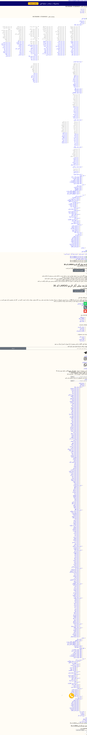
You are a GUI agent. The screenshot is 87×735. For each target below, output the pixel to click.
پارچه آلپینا (76, 63)
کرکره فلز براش (75, 238)
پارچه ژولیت (75, 152)
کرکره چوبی (76, 236)
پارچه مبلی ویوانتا (6, 37)
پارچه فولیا (76, 538)
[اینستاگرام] (85, 358)
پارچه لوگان (64, 126)
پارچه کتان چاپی (75, 220)
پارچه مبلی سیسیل (74, 32)
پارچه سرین (75, 98)
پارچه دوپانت (76, 560)
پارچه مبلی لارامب (77, 61)
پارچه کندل (76, 565)
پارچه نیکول (34, 70)
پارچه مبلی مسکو (47, 34)
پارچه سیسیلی (75, 153)
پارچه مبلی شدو (47, 35)
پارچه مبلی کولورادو (60, 34)
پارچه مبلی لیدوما (78, 174)
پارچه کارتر (21, 38)
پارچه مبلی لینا (75, 30)
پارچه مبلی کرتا (61, 32)
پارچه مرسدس (75, 542)
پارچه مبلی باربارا (60, 30)
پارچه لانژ (76, 100)
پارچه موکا (8, 40)
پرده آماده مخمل (75, 227)
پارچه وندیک (75, 105)
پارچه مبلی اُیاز (78, 91)
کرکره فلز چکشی (75, 241)
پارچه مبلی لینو (75, 406)
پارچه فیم (76, 131)
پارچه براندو (75, 66)
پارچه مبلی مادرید (60, 27)
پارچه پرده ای (79, 196)
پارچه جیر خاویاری (72, 219)
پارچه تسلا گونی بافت (19, 34)
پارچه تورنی (76, 533)
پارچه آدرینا (76, 573)
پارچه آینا (76, 124)
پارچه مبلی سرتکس (77, 166)
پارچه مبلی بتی (34, 30)
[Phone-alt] (85, 307)
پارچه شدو (76, 563)
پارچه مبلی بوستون (74, 26)
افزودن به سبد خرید (80, 730)
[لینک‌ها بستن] (61, 695)
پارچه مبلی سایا (34, 43)
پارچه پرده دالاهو (72, 201)
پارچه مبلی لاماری (6, 26)
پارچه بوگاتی (76, 524)
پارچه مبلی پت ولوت (74, 525)
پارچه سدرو (76, 537)
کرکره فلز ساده (75, 242)
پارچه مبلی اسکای (74, 156)
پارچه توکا (76, 559)
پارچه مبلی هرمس (47, 30)
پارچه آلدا (76, 121)
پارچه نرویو (76, 581)
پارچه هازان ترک (72, 213)
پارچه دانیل (75, 69)
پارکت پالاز (79, 185)
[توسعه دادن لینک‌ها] (71, 695)
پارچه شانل (76, 207)
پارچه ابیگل (75, 64)
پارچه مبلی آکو (75, 34)
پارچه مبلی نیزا (7, 35)
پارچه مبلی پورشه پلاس (33, 27)
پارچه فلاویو (75, 155)
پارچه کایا (77, 577)
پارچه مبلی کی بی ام (46, 38)
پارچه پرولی (76, 526)
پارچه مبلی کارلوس (74, 579)
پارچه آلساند (76, 515)
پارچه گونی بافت (75, 214)
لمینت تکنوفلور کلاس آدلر (73, 192)
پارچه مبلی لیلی (61, 26)
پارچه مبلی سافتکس (77, 92)
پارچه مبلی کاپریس (74, 570)
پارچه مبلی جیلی (74, 40)
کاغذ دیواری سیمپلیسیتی (76, 180)
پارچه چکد (21, 35)
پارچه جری (76, 574)
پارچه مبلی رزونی (47, 31)
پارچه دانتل (21, 36)
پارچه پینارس (76, 530)
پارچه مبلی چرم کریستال (34, 37)
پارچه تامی (76, 557)
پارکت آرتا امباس (78, 187)
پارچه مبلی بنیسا (75, 420)
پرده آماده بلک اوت (74, 228)
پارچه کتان (76, 218)
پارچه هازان (76, 210)
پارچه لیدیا (35, 64)
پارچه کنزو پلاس (75, 566)
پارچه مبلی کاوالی (47, 37)
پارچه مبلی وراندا (60, 40)
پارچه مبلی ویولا (61, 38)
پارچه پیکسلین (75, 529)
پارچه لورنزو (75, 102)
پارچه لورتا (76, 74)
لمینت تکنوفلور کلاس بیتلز (73, 193)
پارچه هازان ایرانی (72, 211)
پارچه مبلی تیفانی (33, 35)
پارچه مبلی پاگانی (33, 31)
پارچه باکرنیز (76, 522)
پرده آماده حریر (75, 229)
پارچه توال (76, 531)
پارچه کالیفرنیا (75, 197)
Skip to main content (82, 0)
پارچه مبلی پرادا (34, 32)
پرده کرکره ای (78, 235)
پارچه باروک (76, 520)
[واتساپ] (85, 365)
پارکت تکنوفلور (78, 189)
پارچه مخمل (76, 222)
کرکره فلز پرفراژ (75, 240)
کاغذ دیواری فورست (77, 178)
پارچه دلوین (21, 37)
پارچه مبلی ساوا (78, 24)
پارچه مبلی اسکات (33, 29)
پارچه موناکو (64, 130)
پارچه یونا (35, 72)
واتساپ (85, 368)
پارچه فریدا (75, 168)
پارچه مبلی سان (61, 35)
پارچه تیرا (77, 534)
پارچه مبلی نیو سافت (74, 572)
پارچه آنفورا (75, 170)
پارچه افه (77, 519)
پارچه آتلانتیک (20, 30)
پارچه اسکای (75, 94)
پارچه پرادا (76, 126)
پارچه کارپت (76, 564)
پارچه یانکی (76, 544)
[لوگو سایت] (84, 18)
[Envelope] (85, 311)
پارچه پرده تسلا (72, 216)
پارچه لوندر (75, 148)
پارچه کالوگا (75, 73)
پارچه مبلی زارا (75, 29)
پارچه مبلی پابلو (34, 67)
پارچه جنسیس (75, 68)
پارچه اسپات (76, 552)
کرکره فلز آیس (75, 237)
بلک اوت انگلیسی (72, 203)
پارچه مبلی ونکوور (74, 27)
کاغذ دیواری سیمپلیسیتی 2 (76, 182)
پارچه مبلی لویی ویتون (6, 28)
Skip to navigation (72, 0)
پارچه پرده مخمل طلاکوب (73, 200)
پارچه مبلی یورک (75, 512)
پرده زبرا (80, 233)
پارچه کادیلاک (75, 72)
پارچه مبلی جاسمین (47, 29)
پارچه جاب (76, 535)
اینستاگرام (84, 362)
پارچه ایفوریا (75, 150)
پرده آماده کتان (75, 231)
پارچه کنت (76, 541)
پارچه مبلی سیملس (74, 511)
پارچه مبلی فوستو (19, 27)
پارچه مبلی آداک (78, 90)
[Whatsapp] (85, 303)
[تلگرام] (85, 352)
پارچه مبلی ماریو (6, 31)
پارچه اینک (76, 555)
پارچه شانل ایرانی (72, 209)
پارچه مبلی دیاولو (74, 37)
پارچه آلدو (76, 123)
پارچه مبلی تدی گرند (33, 34)
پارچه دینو (76, 129)
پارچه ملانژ (73, 215)
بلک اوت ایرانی (73, 205)
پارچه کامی (64, 121)
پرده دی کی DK (78, 232)
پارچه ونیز (76, 625)
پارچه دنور (76, 70)
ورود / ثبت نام (81, 715)
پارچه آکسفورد (75, 513)
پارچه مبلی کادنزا (75, 569)
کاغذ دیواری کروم (78, 183)
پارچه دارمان (48, 32)
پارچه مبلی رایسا (74, 35)
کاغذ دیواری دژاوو (78, 179)
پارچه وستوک (64, 131)
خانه (86, 254)
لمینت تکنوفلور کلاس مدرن (72, 191)
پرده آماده (79, 224)
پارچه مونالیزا (75, 104)
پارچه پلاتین (75, 151)
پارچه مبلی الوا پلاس (74, 31)
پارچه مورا (64, 129)
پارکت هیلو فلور (78, 188)
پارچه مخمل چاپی (75, 223)
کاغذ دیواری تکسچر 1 (77, 649)
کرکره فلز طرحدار (74, 245)
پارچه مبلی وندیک (75, 626)
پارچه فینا (76, 132)
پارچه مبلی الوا (20, 26)
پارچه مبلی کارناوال (47, 26)
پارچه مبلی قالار (78, 88)
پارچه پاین (76, 556)
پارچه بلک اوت (75, 202)
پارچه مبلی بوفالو (78, 147)
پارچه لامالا (64, 123)
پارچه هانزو (76, 582)
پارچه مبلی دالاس (33, 41)
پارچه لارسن (48, 40)
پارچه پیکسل (76, 528)
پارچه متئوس (7, 38)
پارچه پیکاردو (20, 31)
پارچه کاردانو (20, 40)
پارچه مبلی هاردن (6, 36)
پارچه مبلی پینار (61, 29)
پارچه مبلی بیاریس (60, 37)
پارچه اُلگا (77, 553)
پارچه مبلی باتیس (75, 418)
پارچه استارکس (75, 516)
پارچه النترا (75, 125)
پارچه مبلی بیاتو (61, 36)
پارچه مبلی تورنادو (74, 36)
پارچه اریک (76, 551)
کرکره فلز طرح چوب (74, 244)
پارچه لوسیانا (64, 125)
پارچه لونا (35, 63)
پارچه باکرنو (76, 521)
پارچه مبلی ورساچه (47, 27)
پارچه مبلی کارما (20, 29)
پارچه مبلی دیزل (33, 42)
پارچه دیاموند (76, 575)
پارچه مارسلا (64, 127)
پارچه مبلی (81, 254)
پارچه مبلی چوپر (74, 38)
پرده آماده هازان (75, 225)
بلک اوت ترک (73, 206)
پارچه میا (77, 543)
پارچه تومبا (76, 127)
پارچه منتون (34, 68)
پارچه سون (76, 561)
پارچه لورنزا (64, 124)
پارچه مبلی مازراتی (6, 32)
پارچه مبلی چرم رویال (34, 39)
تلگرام (85, 356)
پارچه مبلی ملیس (78, 119)
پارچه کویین (75, 99)
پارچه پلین (76, 95)
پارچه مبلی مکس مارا (59, 31)
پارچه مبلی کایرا (47, 36)
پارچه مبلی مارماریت (5, 30)
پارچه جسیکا (75, 67)
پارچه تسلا (21, 32)
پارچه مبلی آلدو (34, 66)
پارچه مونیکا (34, 69)
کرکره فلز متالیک (75, 246)
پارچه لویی (76, 103)
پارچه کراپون (76, 539)
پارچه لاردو (67, 254)
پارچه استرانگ (76, 517)
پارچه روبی (75, 97)
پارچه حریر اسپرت (75, 198)
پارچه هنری (7, 41)
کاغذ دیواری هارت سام (76, 176)
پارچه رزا (76, 130)
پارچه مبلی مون (6, 34)
